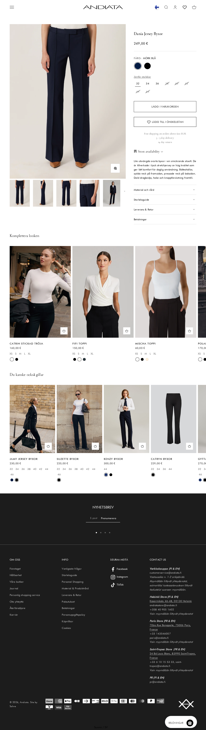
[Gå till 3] (66, 193)
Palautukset (68, 601)
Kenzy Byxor (113, 458)
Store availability (149, 151)
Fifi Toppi (79, 343)
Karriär (14, 614)
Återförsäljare (17, 608)
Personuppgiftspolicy (73, 614)
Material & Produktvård (75, 588)
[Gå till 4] (90, 193)
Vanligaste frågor (71, 568)
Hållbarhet (16, 575)
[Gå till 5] (113, 193)
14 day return (165, 142)
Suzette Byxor (68, 458)
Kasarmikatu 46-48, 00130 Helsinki (171, 601)
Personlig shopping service (25, 595)
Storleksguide (69, 575)
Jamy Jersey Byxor (24, 458)
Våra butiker (17, 581)
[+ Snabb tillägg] (64, 330)
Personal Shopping (72, 581)
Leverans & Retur (71, 595)
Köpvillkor (67, 621)
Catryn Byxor (161, 458)
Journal (14, 588)
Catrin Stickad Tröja (26, 343)
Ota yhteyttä (17, 601)
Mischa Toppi (145, 343)
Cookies (66, 628)
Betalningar (68, 608)
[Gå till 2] (43, 193)
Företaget (15, 568)
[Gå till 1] (20, 193)
